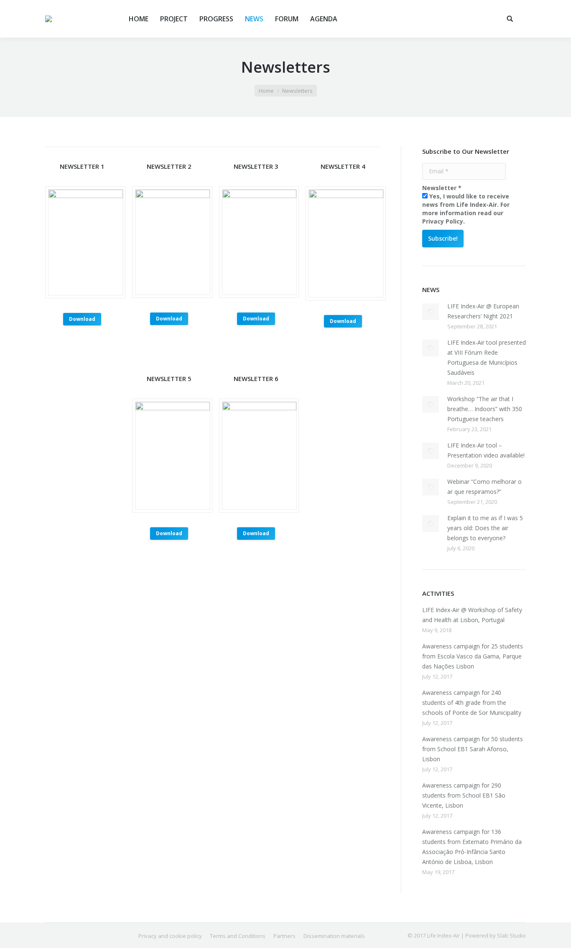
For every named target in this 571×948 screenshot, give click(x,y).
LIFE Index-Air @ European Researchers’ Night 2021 (483, 311)
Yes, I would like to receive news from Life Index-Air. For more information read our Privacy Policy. (466, 208)
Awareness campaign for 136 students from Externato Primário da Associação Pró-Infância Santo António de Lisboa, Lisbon (472, 847)
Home (266, 90)
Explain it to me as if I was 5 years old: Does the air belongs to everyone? (485, 528)
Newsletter (441, 188)
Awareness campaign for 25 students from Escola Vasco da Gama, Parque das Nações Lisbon (472, 656)
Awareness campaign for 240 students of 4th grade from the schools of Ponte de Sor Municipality (471, 703)
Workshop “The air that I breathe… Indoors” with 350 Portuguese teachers (484, 409)
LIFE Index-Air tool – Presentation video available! (486, 450)
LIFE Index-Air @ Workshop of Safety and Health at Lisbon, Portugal (472, 615)
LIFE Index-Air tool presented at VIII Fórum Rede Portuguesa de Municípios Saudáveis (486, 357)
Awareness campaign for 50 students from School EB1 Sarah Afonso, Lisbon (472, 749)
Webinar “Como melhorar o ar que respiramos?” (484, 487)
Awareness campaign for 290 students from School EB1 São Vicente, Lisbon (463, 795)
